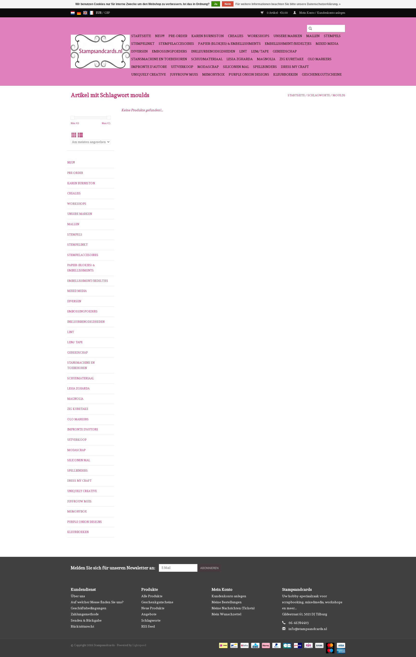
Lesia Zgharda (240, 59)
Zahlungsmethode (85, 614)
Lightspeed (139, 645)
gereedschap (285, 51)
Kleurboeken (285, 74)
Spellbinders (265, 67)
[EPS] (308, 644)
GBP (107, 12)
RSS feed (148, 626)
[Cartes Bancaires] (286, 644)
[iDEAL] (222, 644)
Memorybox (213, 74)
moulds (338, 95)
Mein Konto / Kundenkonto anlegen (322, 12)
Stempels (332, 36)
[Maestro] (329, 650)
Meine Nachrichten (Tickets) (233, 608)
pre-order (178, 36)
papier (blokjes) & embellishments (229, 44)
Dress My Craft (295, 67)
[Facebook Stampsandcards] (333, 568)
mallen (313, 36)
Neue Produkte (152, 608)
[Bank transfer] (318, 644)
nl (73, 13)
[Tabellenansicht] (74, 135)
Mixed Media (327, 44)
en (85, 13)
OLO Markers (320, 59)
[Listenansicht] (80, 135)
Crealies (235, 36)
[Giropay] (297, 644)
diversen (139, 51)
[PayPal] (276, 644)
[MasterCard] (329, 644)
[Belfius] (244, 644)
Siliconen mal (236, 67)
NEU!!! (159, 36)
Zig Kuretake (292, 59)
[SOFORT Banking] (265, 644)
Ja (215, 4)
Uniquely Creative (148, 74)
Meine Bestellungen (227, 602)
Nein (228, 4)
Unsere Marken (287, 36)
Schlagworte (318, 95)
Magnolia (266, 59)
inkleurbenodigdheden (213, 51)
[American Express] (340, 650)
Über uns (78, 596)
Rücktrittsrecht (82, 626)
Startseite (141, 36)
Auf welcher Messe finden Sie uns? (97, 602)
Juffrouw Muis (184, 74)
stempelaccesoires (176, 44)
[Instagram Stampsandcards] (341, 568)
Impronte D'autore (149, 67)
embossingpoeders (169, 51)
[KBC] (254, 644)
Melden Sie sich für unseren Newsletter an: (113, 567)
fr (91, 13)
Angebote (148, 614)
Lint (243, 51)
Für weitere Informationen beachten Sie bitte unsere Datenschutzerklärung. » (288, 4)
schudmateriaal (206, 59)
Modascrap (208, 67)
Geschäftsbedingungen (88, 608)
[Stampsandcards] (100, 51)
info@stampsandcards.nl (308, 629)
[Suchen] (310, 28)
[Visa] (340, 644)
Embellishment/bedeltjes (288, 44)
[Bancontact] (233, 644)
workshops (258, 36)
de (79, 13)
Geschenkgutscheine (322, 74)
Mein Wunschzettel (226, 614)
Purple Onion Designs (249, 74)
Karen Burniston (207, 36)
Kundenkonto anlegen (229, 596)
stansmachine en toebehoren (159, 59)
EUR (99, 12)
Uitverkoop (182, 67)
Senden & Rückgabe (86, 620)
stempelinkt (143, 44)
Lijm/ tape (260, 51)
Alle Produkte (151, 596)
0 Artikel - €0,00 (277, 12)
